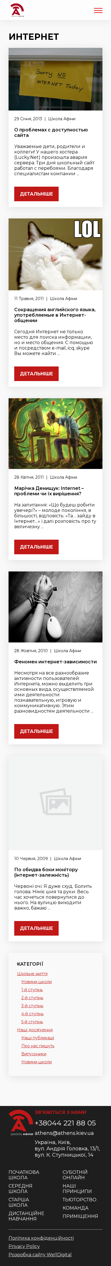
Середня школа (20, 1188)
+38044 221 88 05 (65, 1123)
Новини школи (36, 981)
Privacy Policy (24, 1246)
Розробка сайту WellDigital (40, 1254)
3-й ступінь (32, 1005)
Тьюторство (79, 1199)
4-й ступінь (32, 1013)
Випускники (33, 1053)
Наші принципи (77, 1188)
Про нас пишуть (37, 1045)
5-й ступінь (32, 1021)
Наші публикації (37, 1037)
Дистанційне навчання (26, 1216)
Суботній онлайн (75, 1175)
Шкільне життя (32, 973)
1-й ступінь (32, 989)
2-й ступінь (32, 997)
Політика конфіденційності (41, 1238)
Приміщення (80, 1216)
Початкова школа (24, 1175)
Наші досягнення (35, 1029)
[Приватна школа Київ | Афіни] (17, 10)
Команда (76, 1208)
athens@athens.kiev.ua (64, 1133)
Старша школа (19, 1202)
